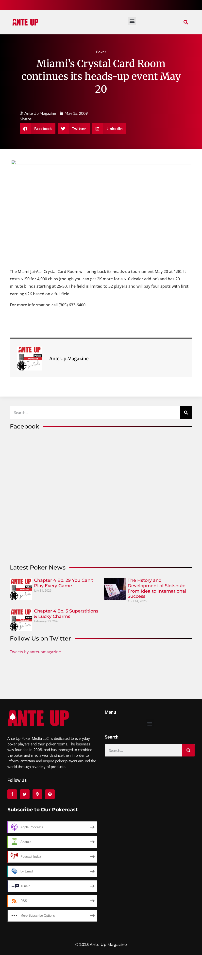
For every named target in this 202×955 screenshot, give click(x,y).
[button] (186, 22)
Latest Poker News (38, 567)
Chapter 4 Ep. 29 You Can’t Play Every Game (63, 583)
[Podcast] (37, 794)
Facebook (24, 426)
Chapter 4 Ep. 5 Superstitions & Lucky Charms (66, 613)
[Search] (186, 412)
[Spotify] (50, 794)
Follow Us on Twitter (40, 638)
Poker (101, 51)
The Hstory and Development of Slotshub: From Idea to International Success (157, 588)
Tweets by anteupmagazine (35, 652)
